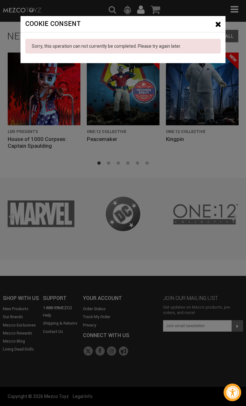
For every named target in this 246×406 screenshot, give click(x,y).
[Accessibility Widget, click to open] (232, 392)
